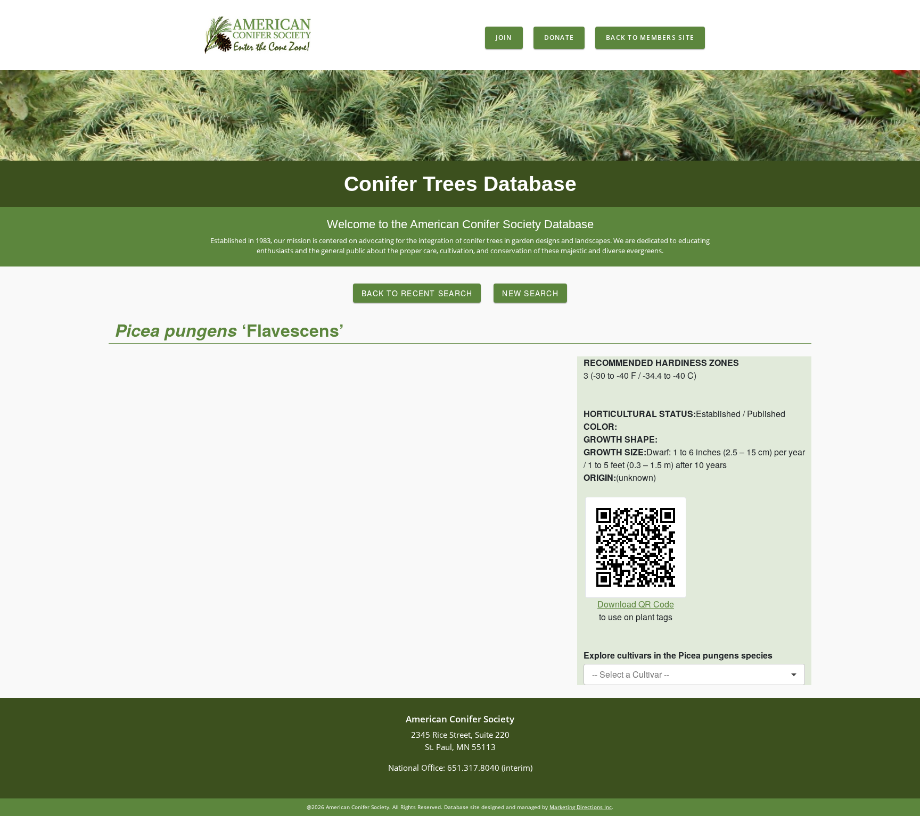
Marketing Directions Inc (580, 807)
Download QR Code (635, 604)
